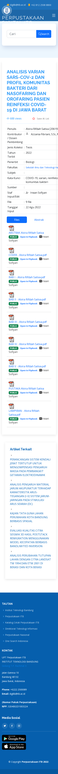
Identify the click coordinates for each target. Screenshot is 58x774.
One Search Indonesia (16, 641)
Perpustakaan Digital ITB (23, 20)
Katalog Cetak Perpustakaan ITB (22, 622)
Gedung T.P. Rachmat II (14, 665)
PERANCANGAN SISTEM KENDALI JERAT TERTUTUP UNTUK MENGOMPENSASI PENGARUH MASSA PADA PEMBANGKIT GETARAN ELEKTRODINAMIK (30, 467)
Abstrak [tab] (39, 220)
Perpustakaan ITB (14, 616)
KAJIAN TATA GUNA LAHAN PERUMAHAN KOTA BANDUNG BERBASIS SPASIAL (29, 517)
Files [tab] (16, 220)
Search (45, 34)
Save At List (42, 118)
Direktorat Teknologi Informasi (21, 629)
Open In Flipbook (28, 236)
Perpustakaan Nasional (17, 635)
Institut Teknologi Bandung (19, 610)
